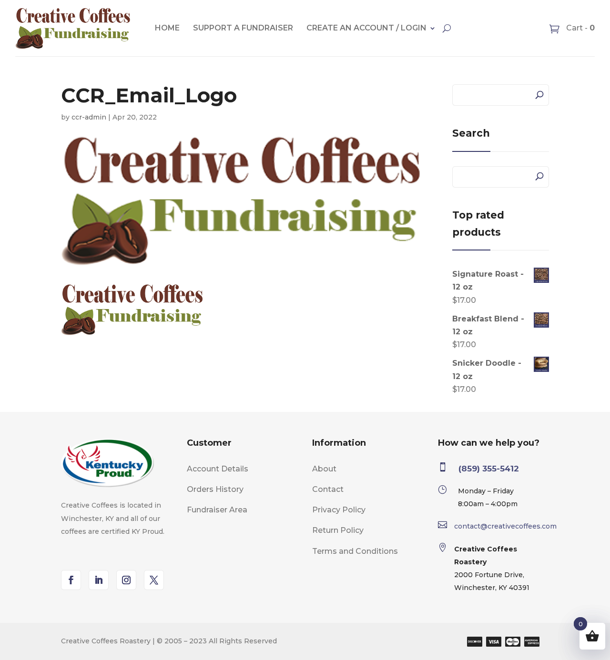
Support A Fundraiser (243, 27)
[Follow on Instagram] (126, 580)
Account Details (217, 468)
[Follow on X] (154, 580)
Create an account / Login (366, 27)
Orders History (215, 489)
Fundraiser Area (217, 509)
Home (167, 27)
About (324, 468)
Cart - (579, 27)
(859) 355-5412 (488, 468)
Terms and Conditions (355, 551)
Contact (328, 489)
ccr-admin (88, 117)
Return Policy (338, 530)
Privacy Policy (339, 509)
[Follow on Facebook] (71, 580)
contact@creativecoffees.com (505, 526)
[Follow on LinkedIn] (99, 580)
